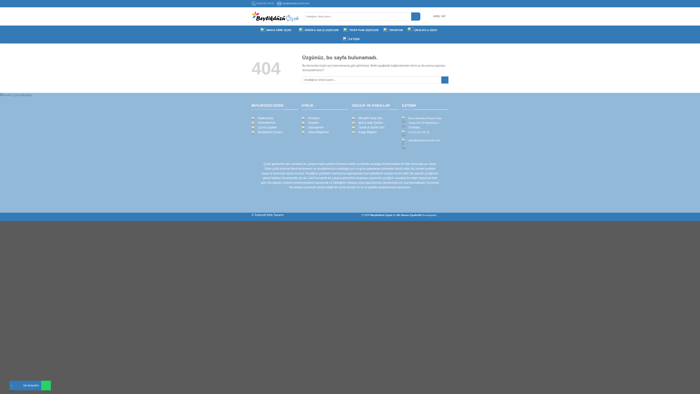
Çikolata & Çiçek (425, 30)
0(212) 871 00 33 (265, 3)
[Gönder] (415, 16)
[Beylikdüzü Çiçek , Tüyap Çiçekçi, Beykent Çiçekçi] (275, 16)
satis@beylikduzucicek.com (295, 3)
